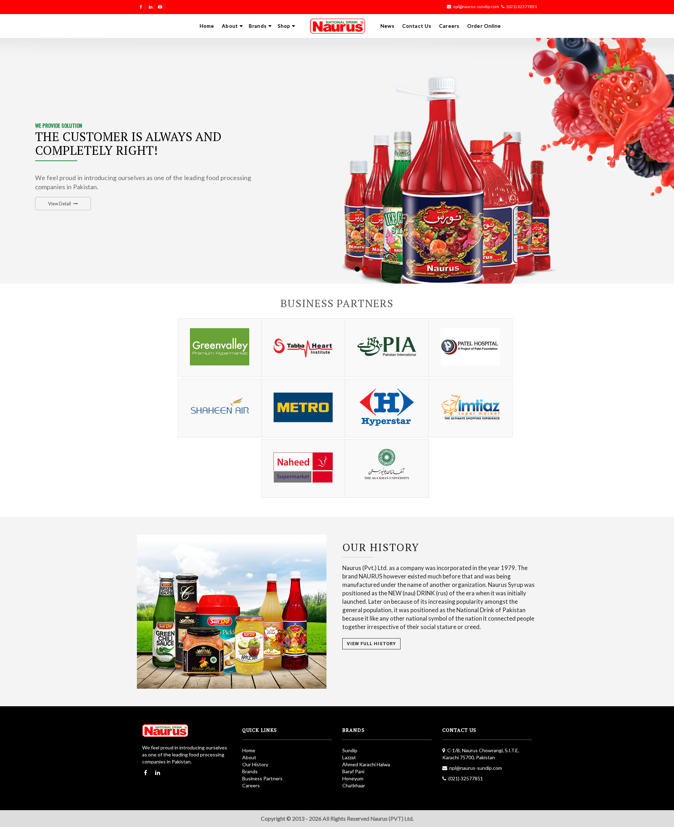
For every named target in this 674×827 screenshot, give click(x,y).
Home (207, 26)
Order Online (484, 26)
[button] (14, 161)
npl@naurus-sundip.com (476, 6)
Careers (449, 26)
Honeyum (352, 778)
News (388, 26)
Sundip (349, 750)
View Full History (371, 643)
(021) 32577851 (522, 6)
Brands (258, 26)
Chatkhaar (353, 785)
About (230, 26)
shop (284, 26)
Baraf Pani (353, 771)
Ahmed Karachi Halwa (366, 764)
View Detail (59, 203)
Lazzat (349, 757)
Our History (255, 764)
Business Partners (262, 778)
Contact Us (416, 26)
